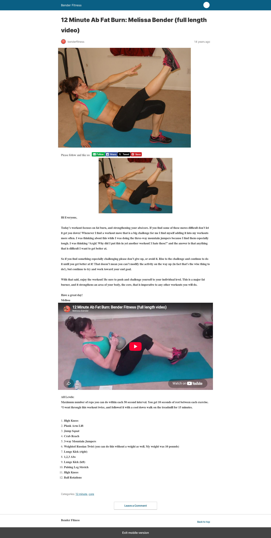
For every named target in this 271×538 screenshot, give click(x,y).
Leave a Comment (135, 505)
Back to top (203, 521)
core (91, 494)
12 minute (81, 494)
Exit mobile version (135, 532)
